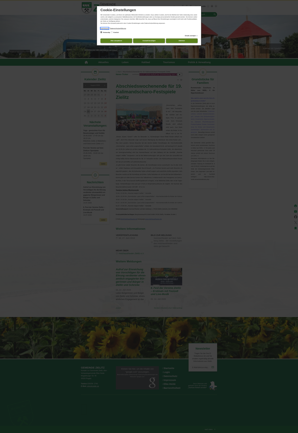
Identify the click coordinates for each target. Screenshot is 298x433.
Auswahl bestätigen (149, 41)
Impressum (104, 28)
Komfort (116, 32)
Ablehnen (182, 41)
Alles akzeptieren (116, 41)
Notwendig (106, 32)
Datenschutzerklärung (118, 28)
